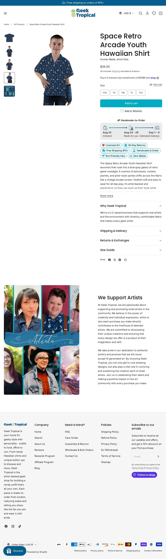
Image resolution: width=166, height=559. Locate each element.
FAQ (67, 431)
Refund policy (80, 551)
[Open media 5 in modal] (85, 37)
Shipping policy (133, 551)
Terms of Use (138, 468)
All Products (19, 24)
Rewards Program (45, 456)
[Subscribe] (158, 456)
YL (131, 92)
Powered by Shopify (37, 552)
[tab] (9, 37)
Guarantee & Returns (77, 444)
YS (114, 92)
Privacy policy (97, 551)
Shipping (116, 71)
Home (6, 24)
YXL (141, 92)
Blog (37, 468)
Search (38, 438)
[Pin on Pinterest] (119, 259)
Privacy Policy (109, 444)
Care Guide (71, 438)
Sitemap (105, 462)
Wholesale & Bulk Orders (79, 450)
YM (123, 92)
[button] (5, 13)
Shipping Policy (110, 431)
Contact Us (71, 456)
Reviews (39, 450)
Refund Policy (109, 438)
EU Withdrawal (109, 450)
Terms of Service (110, 456)
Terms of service (114, 551)
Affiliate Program (44, 462)
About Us (40, 444)
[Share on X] (114, 259)
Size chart (157, 84)
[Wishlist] (154, 13)
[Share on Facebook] (109, 259)
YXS (104, 92)
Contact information (153, 551)
